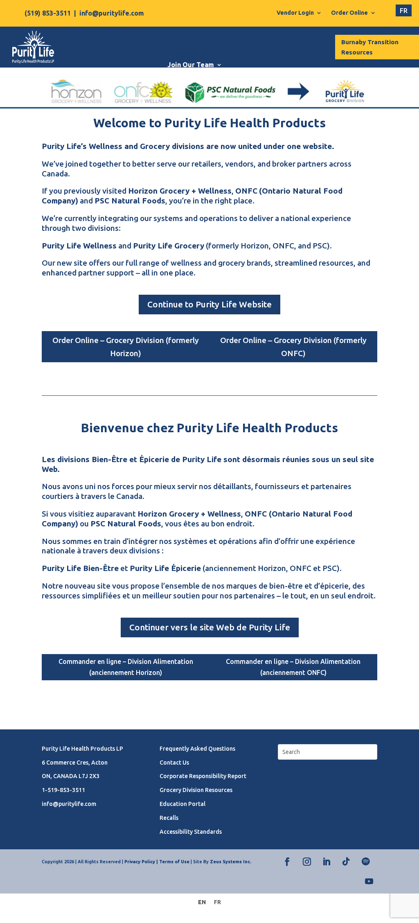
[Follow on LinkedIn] (326, 861)
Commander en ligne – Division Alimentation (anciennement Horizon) (126, 667)
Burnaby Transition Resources (370, 47)
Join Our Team (190, 64)
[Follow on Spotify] (366, 861)
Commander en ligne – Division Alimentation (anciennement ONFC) (293, 667)
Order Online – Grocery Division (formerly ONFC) (293, 347)
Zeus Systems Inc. (230, 861)
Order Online (349, 12)
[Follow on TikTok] (346, 861)
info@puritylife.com (111, 13)
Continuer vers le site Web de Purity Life (209, 627)
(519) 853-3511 (48, 13)
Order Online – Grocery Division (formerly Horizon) (125, 347)
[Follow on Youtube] (369, 881)
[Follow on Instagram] (307, 861)
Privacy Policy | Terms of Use (156, 861)
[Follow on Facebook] (287, 861)
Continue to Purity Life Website (209, 304)
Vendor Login (295, 12)
